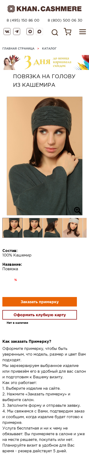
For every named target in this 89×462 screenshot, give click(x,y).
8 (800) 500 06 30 (65, 20)
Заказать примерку (40, 302)
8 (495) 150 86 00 (23, 20)
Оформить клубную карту (40, 315)
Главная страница (18, 48)
